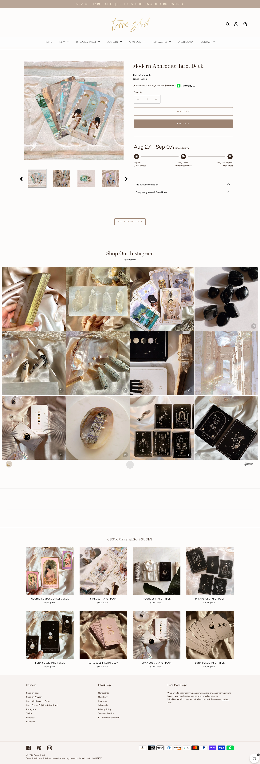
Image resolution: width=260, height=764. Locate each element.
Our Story (103, 697)
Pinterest (30, 717)
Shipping (102, 701)
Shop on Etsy (32, 693)
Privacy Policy (104, 709)
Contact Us (103, 693)
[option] (37, 178)
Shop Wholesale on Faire (37, 701)
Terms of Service (106, 713)
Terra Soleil (39, 755)
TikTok (29, 713)
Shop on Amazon (34, 697)
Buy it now (183, 124)
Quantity (138, 92)
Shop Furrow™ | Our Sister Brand (42, 705)
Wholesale (103, 705)
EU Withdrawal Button (108, 717)
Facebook (30, 721)
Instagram (31, 709)
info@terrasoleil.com (177, 699)
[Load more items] (130, 465)
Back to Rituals (133, 222)
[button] (34, 299)
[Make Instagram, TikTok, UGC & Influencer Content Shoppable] (249, 464)
